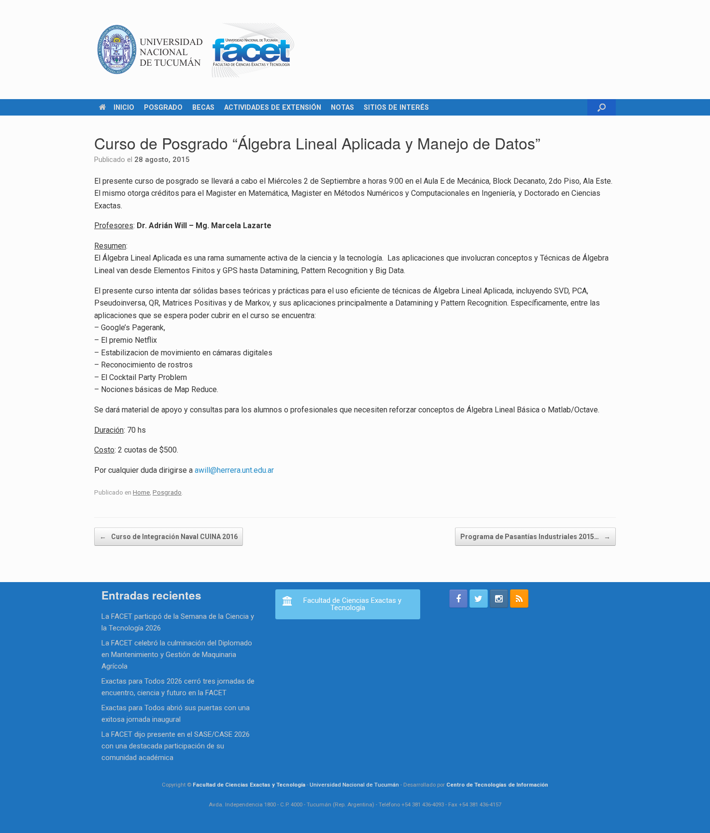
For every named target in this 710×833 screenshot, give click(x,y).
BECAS (203, 107)
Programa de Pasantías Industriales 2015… (535, 537)
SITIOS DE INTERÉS (396, 107)
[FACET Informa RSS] (519, 598)
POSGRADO (163, 107)
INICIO (124, 107)
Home (141, 492)
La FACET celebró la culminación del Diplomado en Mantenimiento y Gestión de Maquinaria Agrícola (176, 655)
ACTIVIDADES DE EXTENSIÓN (272, 107)
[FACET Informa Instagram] (499, 598)
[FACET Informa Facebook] (458, 598)
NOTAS (342, 107)
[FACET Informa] (196, 49)
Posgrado (167, 492)
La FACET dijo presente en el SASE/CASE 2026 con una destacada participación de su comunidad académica (175, 746)
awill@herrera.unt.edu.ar (234, 470)
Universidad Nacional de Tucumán (354, 784)
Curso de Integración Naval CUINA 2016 (168, 537)
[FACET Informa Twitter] (478, 598)
